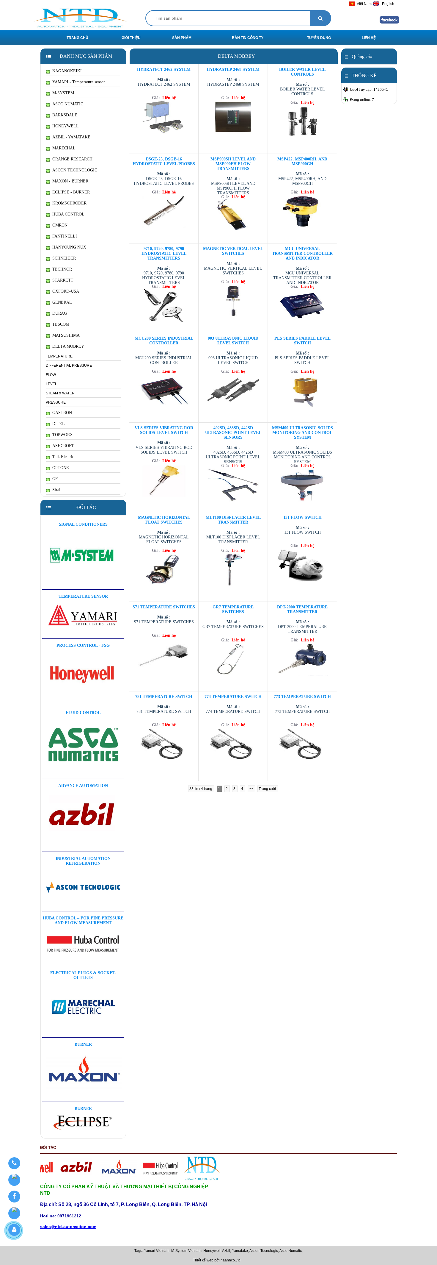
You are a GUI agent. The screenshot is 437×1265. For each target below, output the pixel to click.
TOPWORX (62, 434)
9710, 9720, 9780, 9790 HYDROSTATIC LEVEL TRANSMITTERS (164, 253)
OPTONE (60, 468)
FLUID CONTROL (83, 712)
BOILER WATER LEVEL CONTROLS (302, 71)
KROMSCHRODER (69, 203)
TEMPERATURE (59, 356)
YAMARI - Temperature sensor (78, 82)
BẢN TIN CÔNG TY (247, 38)
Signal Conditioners (83, 524)
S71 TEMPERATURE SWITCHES (164, 607)
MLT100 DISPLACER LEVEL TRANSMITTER (233, 519)
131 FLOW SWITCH (302, 517)
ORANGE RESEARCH (72, 159)
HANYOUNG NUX (69, 247)
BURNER (83, 1044)
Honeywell (212, 1251)
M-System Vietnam (186, 1251)
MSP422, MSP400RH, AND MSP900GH (302, 161)
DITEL (58, 423)
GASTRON (62, 412)
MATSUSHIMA (66, 335)
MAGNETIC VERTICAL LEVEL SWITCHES (233, 251)
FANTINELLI (64, 236)
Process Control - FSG (83, 645)
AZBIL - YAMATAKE (71, 137)
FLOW (51, 375)
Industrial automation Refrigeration (83, 861)
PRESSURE (56, 402)
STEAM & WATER (60, 393)
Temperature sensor (83, 596)
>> (251, 789)
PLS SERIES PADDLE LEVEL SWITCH (302, 340)
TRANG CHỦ (77, 38)
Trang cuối (268, 789)
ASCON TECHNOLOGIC (74, 170)
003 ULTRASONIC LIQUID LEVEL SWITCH (233, 340)
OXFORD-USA (65, 291)
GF (55, 479)
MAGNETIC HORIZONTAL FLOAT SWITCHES (164, 519)
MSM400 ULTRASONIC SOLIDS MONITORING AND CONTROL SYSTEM (302, 433)
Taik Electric (63, 457)
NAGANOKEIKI (67, 71)
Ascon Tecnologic (263, 1251)
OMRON (59, 225)
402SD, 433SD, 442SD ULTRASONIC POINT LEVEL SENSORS (233, 433)
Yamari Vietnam (156, 1251)
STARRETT (62, 280)
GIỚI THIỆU (131, 38)
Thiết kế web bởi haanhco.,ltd (216, 1260)
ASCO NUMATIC (67, 104)
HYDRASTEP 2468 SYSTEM (233, 69)
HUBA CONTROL (68, 214)
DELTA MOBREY (68, 346)
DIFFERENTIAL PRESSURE (69, 365)
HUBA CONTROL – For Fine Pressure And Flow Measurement (83, 920)
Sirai (56, 490)
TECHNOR (62, 269)
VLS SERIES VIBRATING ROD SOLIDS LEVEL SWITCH (164, 430)
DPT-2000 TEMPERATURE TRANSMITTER (302, 609)
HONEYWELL (65, 126)
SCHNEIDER (64, 258)
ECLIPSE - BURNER (71, 192)
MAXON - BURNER (70, 181)
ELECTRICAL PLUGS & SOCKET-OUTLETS (83, 975)
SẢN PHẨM (181, 38)
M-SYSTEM (63, 93)
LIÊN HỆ (369, 38)
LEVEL (51, 384)
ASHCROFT (63, 445)
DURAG (59, 313)
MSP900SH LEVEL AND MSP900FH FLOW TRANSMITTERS (233, 164)
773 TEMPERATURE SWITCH (302, 696)
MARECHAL (64, 148)
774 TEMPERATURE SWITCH (233, 696)
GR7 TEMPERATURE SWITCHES (233, 609)
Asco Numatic (290, 1251)
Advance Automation (83, 785)
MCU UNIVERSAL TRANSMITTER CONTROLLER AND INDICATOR (302, 253)
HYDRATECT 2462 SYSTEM (164, 69)
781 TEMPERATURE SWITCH (163, 696)
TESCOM (60, 324)
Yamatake (240, 1251)
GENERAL (62, 302)
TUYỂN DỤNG (319, 38)
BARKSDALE (64, 115)
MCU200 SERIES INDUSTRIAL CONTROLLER (164, 340)
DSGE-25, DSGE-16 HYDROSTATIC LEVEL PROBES (164, 161)
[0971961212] (14, 1163)
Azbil (226, 1251)
